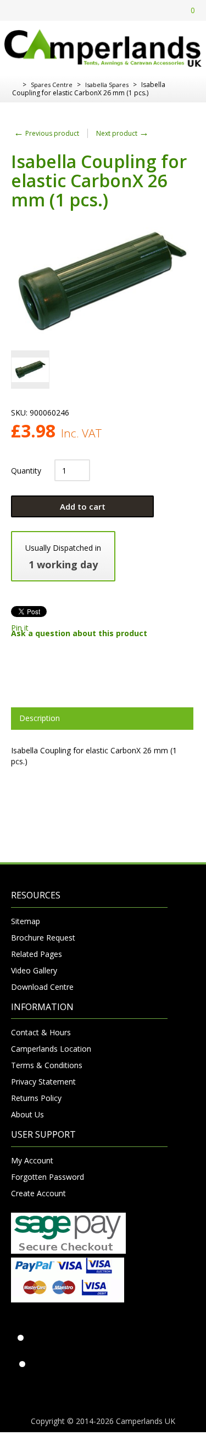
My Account (32, 1160)
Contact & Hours (41, 1032)
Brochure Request (43, 937)
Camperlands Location (51, 1048)
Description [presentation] (39, 718)
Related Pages (36, 954)
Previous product (46, 133)
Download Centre (42, 987)
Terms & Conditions (46, 1065)
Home (15, 85)
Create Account (38, 1193)
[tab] (102, 718)
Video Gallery (34, 970)
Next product (122, 133)
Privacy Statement (43, 1081)
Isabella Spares (107, 84)
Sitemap (25, 921)
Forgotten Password (47, 1177)
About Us (27, 1114)
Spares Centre (52, 84)
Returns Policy (36, 1098)
